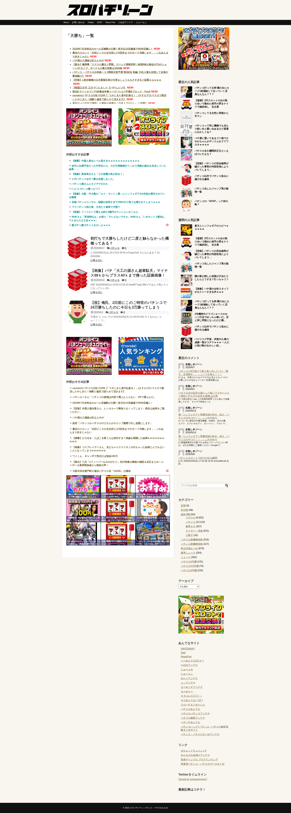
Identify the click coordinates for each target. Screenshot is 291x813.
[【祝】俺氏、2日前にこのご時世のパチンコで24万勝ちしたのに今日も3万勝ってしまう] (77, 312)
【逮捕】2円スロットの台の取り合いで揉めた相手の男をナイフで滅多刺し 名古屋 (212, 103)
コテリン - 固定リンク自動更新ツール (68, 477)
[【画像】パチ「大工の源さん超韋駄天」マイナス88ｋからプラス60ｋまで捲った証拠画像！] (77, 280)
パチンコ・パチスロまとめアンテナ (200, 734)
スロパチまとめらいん (193, 704)
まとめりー (187, 691)
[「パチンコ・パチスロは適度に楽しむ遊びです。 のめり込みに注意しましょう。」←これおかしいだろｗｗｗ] (152, 533)
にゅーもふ (141, 22)
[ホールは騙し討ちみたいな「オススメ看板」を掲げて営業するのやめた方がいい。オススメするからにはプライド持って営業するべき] (152, 486)
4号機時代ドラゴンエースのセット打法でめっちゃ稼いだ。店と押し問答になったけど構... (212, 317)
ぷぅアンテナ (188, 682)
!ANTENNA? (188, 648)
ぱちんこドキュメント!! (193, 750)
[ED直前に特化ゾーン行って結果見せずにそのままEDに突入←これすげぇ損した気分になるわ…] (118, 486)
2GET (100, 22)
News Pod (110, 22)
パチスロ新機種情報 (192, 539)
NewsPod (186, 656)
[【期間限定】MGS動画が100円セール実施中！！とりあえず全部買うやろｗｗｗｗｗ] (83, 510)
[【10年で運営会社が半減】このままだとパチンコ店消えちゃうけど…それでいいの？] (152, 510)
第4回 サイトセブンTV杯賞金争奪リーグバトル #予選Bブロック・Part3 (111, 91)
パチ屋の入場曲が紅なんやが (88, 60)
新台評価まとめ (189, 548)
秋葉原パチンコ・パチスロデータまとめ (202, 764)
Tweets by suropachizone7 (192, 779)
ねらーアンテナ (189, 678)
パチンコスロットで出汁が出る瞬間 (197, 458)
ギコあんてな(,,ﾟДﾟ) (192, 700)
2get (183, 652)
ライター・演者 (194, 531)
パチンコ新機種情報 (192, 544)
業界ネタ (190, 526)
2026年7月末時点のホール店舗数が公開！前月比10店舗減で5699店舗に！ (112, 49)
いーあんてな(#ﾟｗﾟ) (192, 660)
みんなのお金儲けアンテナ (195, 755)
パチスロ (190, 517)
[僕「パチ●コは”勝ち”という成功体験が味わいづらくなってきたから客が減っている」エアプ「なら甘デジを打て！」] (118, 510)
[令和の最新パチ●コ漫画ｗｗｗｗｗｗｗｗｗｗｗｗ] (118, 533)
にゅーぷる (187, 669)
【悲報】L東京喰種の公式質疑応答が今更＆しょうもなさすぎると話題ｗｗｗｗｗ (116, 80)
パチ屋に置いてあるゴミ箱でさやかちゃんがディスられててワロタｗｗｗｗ (212, 141)
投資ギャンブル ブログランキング (199, 759)
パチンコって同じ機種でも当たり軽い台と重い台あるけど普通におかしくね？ (212, 128)
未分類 (184, 510)
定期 (183, 505)
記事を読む (96, 260)
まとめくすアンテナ (192, 687)
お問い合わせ (78, 22)
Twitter (91, 22)
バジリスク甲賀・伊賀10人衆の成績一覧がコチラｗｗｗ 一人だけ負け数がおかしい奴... (212, 342)
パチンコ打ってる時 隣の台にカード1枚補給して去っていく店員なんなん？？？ (212, 91)
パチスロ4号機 (189, 561)
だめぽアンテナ (125, 22)
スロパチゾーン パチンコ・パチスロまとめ (149, 808)
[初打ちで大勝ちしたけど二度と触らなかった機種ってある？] (77, 247)
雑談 (183, 514)
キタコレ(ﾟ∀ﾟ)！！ (191, 696)
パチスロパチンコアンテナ (195, 713)
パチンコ (114, 248)
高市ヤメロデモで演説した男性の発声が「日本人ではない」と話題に (110, 103)
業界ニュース (188, 553)
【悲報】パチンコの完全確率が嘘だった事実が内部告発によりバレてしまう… (212, 166)
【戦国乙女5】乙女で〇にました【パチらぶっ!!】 (99, 87)
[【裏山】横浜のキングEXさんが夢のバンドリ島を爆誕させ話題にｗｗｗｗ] (83, 486)
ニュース (186, 557)
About (66, 22)
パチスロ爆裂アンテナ (193, 718)
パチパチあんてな (190, 722)
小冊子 (189, 535)
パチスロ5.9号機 (190, 566)
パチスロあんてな (190, 709)
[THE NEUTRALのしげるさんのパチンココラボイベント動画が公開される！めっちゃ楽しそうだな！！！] (83, 533)
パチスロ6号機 (189, 570)
